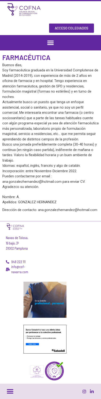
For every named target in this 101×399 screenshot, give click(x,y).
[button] (50, 42)
